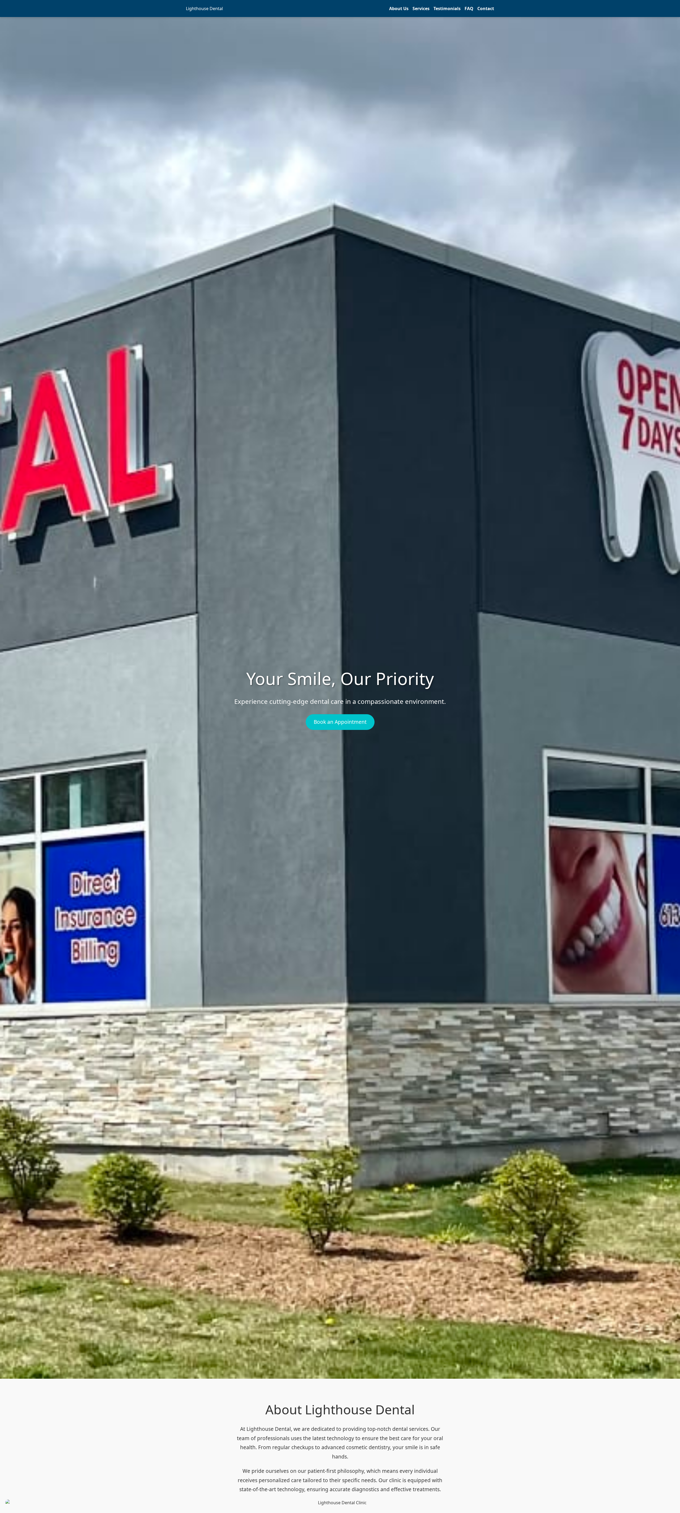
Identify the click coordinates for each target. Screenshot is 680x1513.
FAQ (469, 8)
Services (421, 8)
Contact (485, 8)
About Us (399, 8)
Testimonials (447, 8)
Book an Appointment (340, 721)
